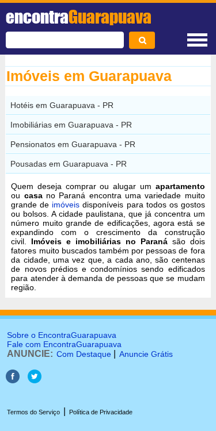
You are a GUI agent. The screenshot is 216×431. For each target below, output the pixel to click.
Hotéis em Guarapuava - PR (61, 105)
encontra (78, 17)
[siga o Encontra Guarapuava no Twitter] (34, 380)
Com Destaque (83, 354)
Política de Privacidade (100, 412)
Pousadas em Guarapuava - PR (68, 163)
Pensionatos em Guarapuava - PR (72, 144)
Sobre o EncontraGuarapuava (61, 335)
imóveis (65, 204)
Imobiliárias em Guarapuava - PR (71, 124)
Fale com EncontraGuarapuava (64, 344)
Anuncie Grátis (146, 354)
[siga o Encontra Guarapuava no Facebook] (13, 380)
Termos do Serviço (33, 412)
